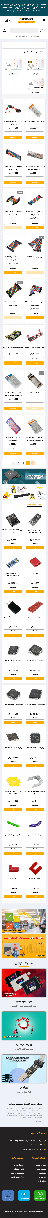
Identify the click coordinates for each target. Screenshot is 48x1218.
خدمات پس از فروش (17, 1173)
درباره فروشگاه (19, 1165)
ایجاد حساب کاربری (17, 1177)
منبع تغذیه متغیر (24, 1002)
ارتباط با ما (42, 1177)
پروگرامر (24, 1087)
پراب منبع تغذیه (24, 1045)
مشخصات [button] (35, 133)
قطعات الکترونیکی (34, 36)
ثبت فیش (42, 1173)
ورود (10, 21)
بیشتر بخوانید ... (37, 1121)
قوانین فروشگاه (19, 1169)
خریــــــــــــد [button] (35, 137)
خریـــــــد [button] (13, 548)
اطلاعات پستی (41, 1169)
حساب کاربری (41, 1181)
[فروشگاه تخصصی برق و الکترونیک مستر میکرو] (26, 20)
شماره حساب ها (40, 1165)
